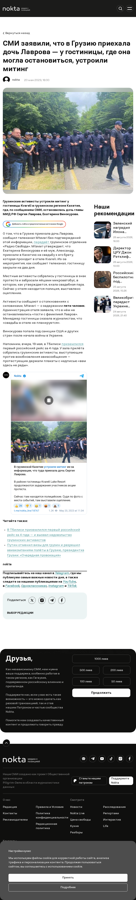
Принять (68, 877)
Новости (76, 807)
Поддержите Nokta (120, 780)
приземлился (72, 344)
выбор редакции (20, 613)
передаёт (42, 242)
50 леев (116, 681)
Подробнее (68, 887)
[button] (120, 8)
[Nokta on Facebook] (129, 759)
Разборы (76, 832)
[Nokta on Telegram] (92, 759)
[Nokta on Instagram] (120, 759)
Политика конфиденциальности (52, 815)
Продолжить (101, 693)
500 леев (86, 670)
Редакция (10, 807)
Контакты (10, 813)
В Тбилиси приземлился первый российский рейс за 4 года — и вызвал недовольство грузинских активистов (43, 535)
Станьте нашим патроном (90, 780)
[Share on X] (32, 600)
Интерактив (112, 819)
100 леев (86, 681)
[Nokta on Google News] (83, 759)
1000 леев (101, 659)
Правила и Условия (50, 807)
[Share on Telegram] (51, 600)
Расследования (114, 807)
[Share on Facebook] (61, 600)
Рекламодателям (15, 819)
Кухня (74, 826)
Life (105, 826)
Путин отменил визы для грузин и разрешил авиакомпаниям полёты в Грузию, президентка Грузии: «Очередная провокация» (45, 550)
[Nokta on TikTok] (111, 759)
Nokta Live (77, 813)
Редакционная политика (46, 826)
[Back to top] (6, 742)
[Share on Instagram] (42, 600)
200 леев (116, 670)
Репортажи (111, 813)
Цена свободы (80, 819)
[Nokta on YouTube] (102, 759)
